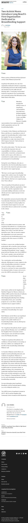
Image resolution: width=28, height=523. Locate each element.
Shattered (8, 500)
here (2, 387)
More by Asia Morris (11, 418)
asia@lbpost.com (11, 407)
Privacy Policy (4, 466)
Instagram (24, 414)
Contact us (3, 469)
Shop (2, 509)
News (2, 479)
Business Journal (5, 484)
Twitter (18, 414)
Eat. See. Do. (4, 481)
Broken (8, 496)
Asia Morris (7, 25)
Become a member (5, 471)
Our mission (4, 464)
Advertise (3, 511)
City (2, 8)
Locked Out (6, 492)
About (2, 462)
